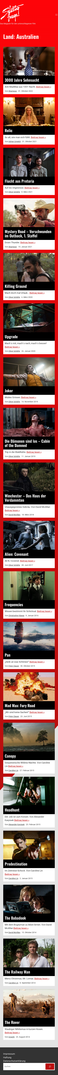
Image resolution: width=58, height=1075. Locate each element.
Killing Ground (16, 286)
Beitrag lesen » (43, 87)
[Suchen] (49, 1066)
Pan (7, 655)
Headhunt (12, 810)
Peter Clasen (13, 666)
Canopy (10, 756)
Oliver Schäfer (14, 192)
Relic (8, 130)
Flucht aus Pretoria (19, 181)
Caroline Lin (13, 770)
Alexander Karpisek (16, 824)
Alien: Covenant (16, 554)
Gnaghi (11, 1037)
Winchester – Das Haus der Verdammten (25, 498)
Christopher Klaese (16, 615)
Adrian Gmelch (14, 141)
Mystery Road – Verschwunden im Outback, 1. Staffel (28, 233)
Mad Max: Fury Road (20, 705)
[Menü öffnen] (56, 14)
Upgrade (11, 336)
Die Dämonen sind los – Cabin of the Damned (27, 443)
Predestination (16, 864)
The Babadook (15, 918)
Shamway (12, 91)
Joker (9, 390)
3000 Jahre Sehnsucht (22, 80)
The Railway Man (17, 972)
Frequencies (14, 604)
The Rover (12, 1022)
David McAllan (14, 515)
